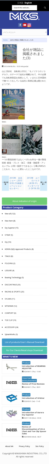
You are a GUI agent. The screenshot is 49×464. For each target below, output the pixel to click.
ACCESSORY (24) (11, 327)
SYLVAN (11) (10, 299)
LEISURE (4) (9, 270)
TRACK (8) (9, 256)
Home (5, 40)
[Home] (24, 16)
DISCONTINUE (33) (12, 284)
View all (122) (10, 213)
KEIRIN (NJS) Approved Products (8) (19, 249)
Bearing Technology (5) (14, 277)
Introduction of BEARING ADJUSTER (33, 367)
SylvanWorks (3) (11, 334)
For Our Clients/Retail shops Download (24, 350)
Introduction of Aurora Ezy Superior (33, 413)
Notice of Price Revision (33, 384)
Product (26, 362)
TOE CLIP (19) (10, 320)
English (28, 2)
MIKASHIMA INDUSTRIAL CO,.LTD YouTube (25, 25)
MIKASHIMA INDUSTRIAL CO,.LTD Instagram (29, 25)
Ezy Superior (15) (11, 228)
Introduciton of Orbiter (33, 398)
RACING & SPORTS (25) (14, 291)
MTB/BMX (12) (11, 306)
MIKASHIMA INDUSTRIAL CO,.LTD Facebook (20, 25)
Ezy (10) (8, 242)
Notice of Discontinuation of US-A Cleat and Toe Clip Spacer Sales (34, 430)
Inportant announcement (29, 379)
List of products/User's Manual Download (24, 342)
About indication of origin (24, 201)
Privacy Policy (24, 446)
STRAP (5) (9, 235)
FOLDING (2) (10, 263)
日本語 (20, 2)
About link (9, 446)
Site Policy (39, 446)
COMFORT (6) (10, 313)
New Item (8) (10, 221)
